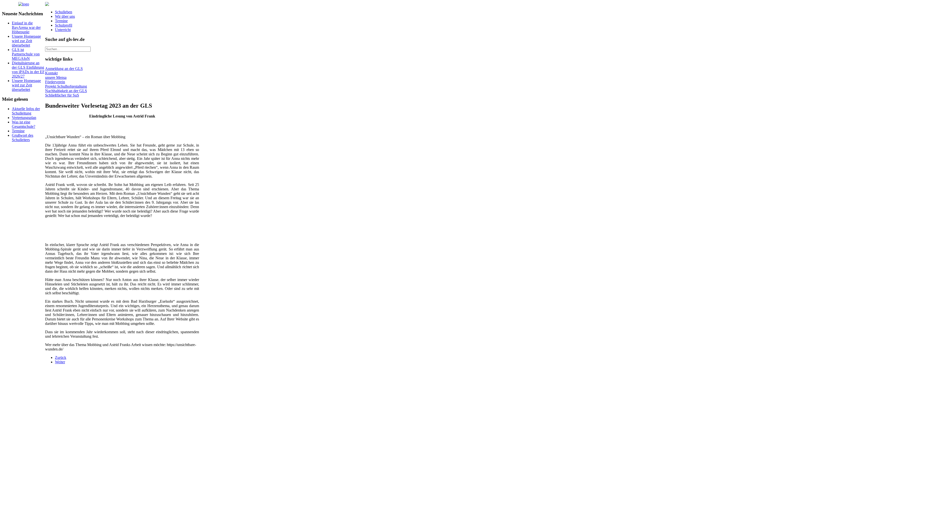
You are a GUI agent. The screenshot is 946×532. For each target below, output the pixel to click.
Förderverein (55, 82)
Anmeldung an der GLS (64, 68)
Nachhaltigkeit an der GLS (66, 91)
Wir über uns (65, 16)
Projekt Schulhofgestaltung (66, 86)
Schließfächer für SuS (62, 95)
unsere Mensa (56, 77)
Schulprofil (63, 25)
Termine (61, 21)
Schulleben (63, 12)
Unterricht (63, 30)
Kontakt (51, 73)
